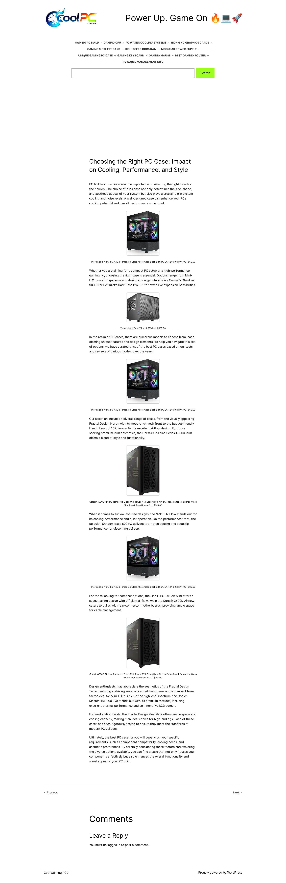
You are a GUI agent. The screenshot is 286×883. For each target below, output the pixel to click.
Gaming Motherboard (103, 49)
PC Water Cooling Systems (146, 42)
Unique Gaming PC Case (95, 55)
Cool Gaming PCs (56, 872)
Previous (52, 792)
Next (236, 792)
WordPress (234, 872)
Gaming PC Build (87, 42)
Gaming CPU (112, 42)
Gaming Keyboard (130, 55)
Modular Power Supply (179, 49)
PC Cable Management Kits (143, 61)
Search (205, 73)
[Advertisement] (143, 122)
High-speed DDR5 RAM (141, 49)
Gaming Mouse (159, 55)
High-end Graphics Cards (190, 42)
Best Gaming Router (190, 55)
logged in (113, 845)
